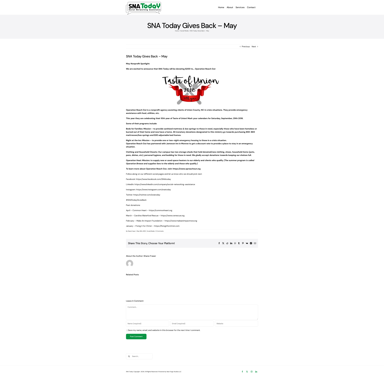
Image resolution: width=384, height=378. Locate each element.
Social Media (150, 231)
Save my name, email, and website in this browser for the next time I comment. (164, 330)
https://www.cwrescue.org (172, 215)
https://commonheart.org (161, 210)
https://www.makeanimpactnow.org (181, 220)
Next (254, 46)
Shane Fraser (132, 231)
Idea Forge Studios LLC (174, 371)
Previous (246, 46)
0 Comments (160, 231)
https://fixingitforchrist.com (167, 226)
